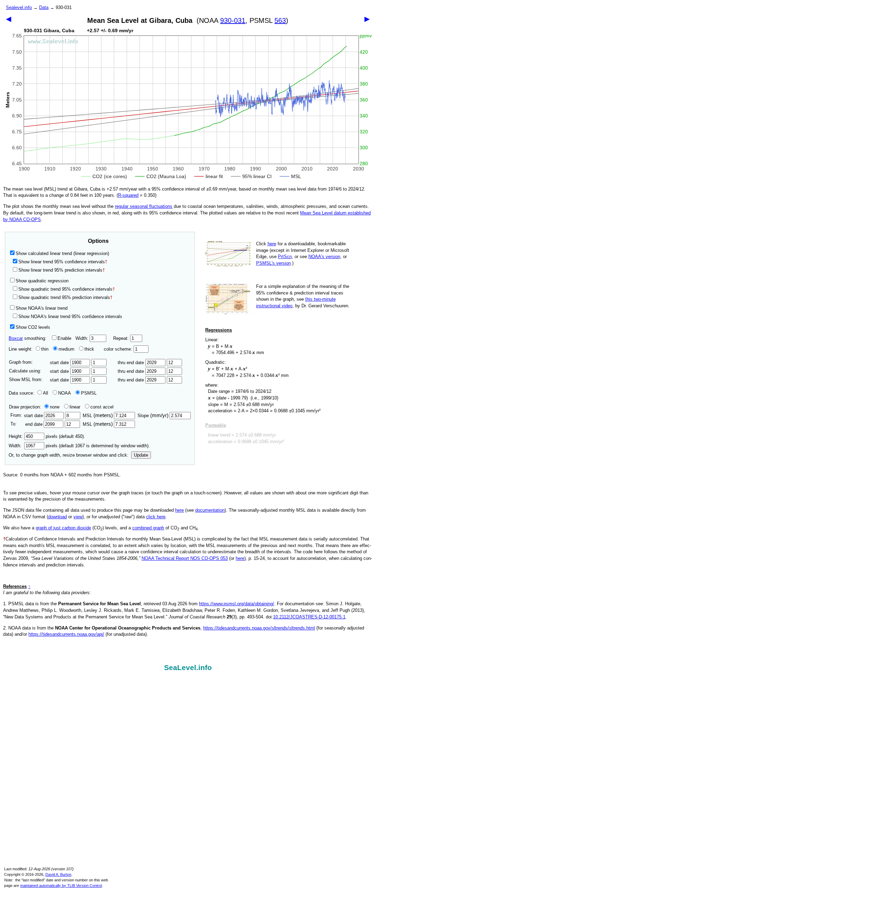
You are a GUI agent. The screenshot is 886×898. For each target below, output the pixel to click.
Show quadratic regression (42, 280)
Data (43, 7)
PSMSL (89, 393)
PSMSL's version (273, 263)
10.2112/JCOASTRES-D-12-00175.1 (309, 616)
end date (34, 424)
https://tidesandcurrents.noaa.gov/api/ (66, 634)
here (272, 243)
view (77, 516)
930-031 (232, 20)
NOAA (64, 393)
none (55, 407)
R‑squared (128, 195)
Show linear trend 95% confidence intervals (61, 261)
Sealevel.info (19, 7)
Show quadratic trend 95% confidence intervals (66, 289)
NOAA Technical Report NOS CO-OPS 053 (185, 558)
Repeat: (121, 338)
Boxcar (16, 338)
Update (141, 455)
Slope (153, 415)
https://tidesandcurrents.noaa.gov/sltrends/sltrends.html (259, 628)
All (45, 393)
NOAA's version (324, 256)
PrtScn (285, 256)
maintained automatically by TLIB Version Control (61, 885)
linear (75, 407)
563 (280, 20)
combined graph (148, 527)
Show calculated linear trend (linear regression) (62, 253)
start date (60, 362)
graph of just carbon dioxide (63, 527)
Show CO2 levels (33, 327)
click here (155, 516)
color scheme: (119, 349)
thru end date (131, 362)
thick (90, 349)
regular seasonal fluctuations (143, 206)
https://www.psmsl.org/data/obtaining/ (236, 603)
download (57, 516)
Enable (64, 338)
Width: (82, 338)
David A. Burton (58, 874)
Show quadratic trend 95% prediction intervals (65, 297)
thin (44, 349)
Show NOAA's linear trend (41, 308)
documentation (210, 510)
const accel (102, 407)
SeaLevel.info (188, 667)
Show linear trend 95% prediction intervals (61, 270)
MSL (98, 415)
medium (66, 349)
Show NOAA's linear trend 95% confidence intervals (70, 316)
